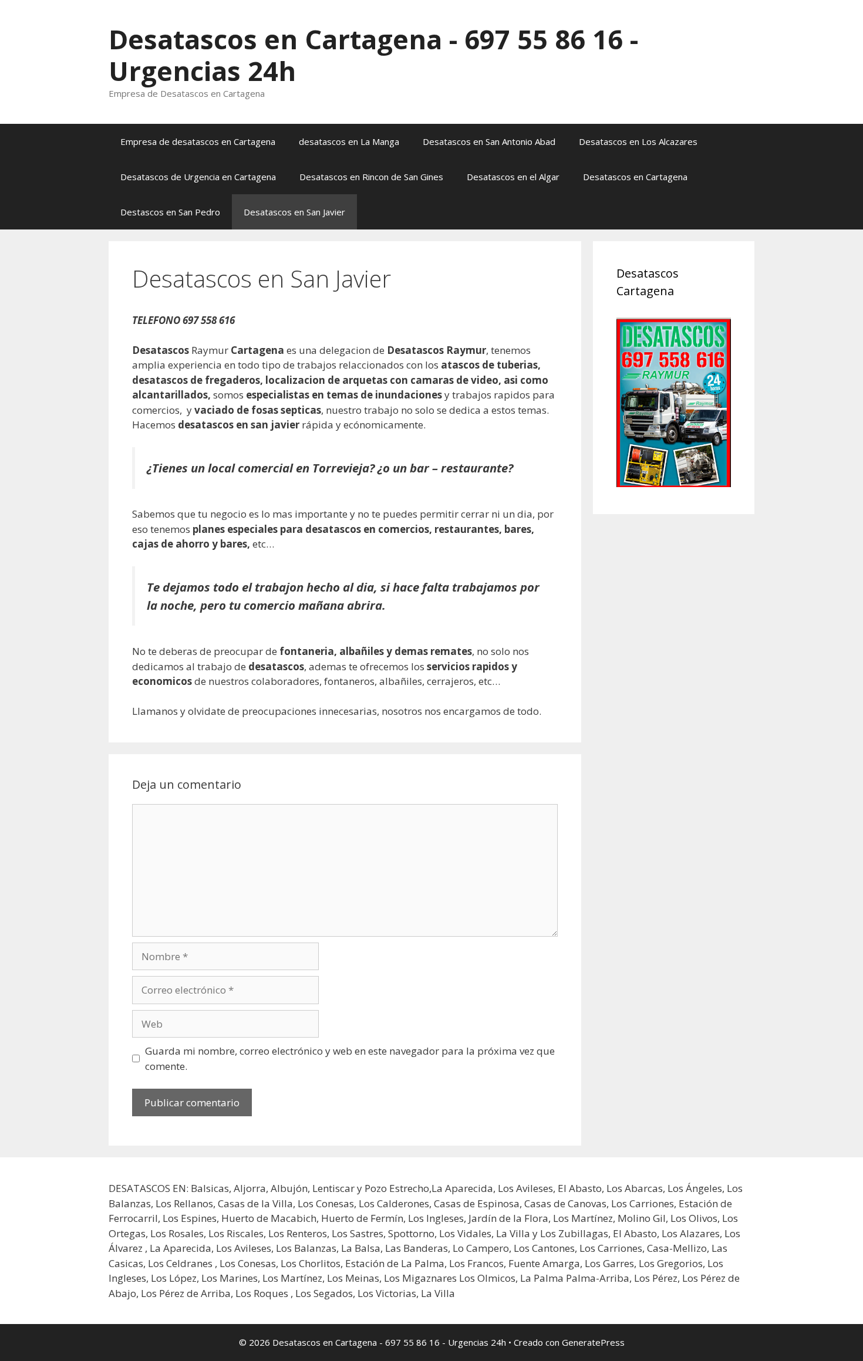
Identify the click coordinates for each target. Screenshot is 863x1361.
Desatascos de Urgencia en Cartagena (198, 177)
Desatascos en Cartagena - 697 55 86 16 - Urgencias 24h (373, 55)
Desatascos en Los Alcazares (638, 141)
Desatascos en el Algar (513, 177)
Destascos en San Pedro (170, 212)
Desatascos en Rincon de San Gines (371, 177)
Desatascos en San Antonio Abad (489, 141)
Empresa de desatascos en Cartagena (197, 141)
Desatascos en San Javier (294, 212)
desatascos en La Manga (349, 141)
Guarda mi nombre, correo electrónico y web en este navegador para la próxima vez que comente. (350, 1058)
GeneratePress (593, 1342)
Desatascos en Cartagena (635, 177)
